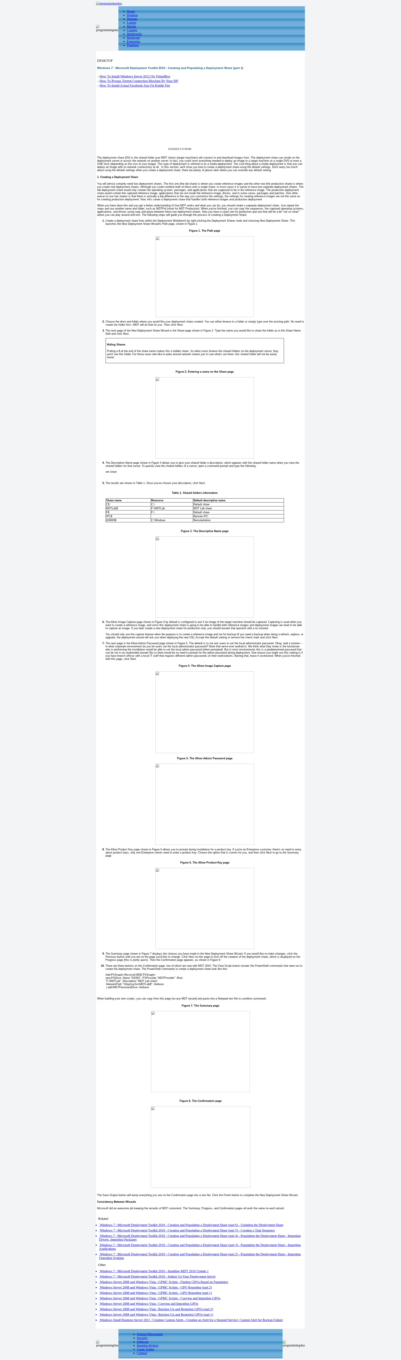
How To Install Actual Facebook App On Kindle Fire (135, 85)
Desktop (132, 15)
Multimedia (134, 34)
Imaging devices (147, 1345)
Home (131, 11)
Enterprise (133, 41)
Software (143, 1341)
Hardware (133, 37)
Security (142, 1338)
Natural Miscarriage (150, 1334)
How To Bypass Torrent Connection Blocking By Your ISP (139, 81)
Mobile (131, 26)
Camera (132, 30)
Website (132, 19)
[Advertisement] (132, 120)
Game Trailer (145, 1349)
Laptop (131, 22)
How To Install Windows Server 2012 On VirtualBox (135, 76)
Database (133, 45)
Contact (142, 1353)
